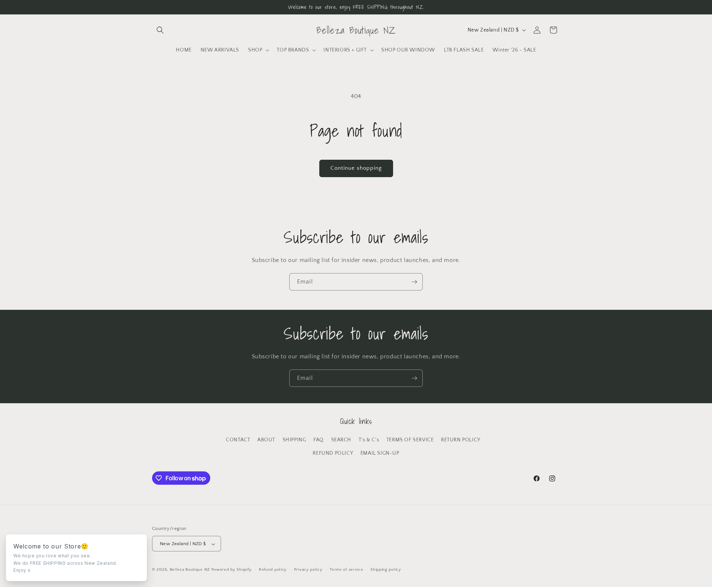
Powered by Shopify (231, 570)
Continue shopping (356, 168)
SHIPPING (294, 440)
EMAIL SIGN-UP (379, 453)
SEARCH (341, 440)
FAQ (318, 440)
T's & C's (369, 440)
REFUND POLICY (333, 453)
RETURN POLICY (461, 440)
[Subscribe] (414, 282)
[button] (160, 30)
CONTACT (238, 440)
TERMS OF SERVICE (410, 440)
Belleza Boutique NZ (190, 570)
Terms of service (346, 569)
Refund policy (273, 569)
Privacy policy (308, 569)
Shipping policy (385, 569)
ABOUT (266, 440)
